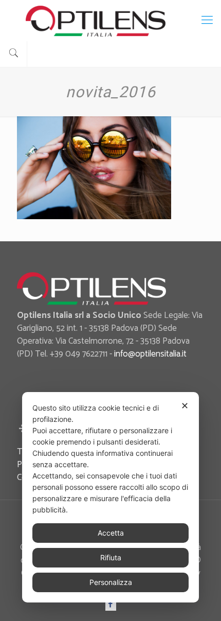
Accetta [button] (111, 532)
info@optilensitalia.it (150, 354)
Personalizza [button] (110, 582)
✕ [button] (185, 405)
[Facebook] (110, 604)
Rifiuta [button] (110, 557)
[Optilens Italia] (110, 20)
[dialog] (110, 497)
